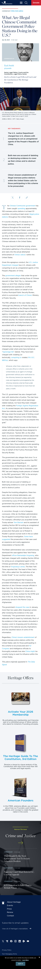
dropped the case (22, 607)
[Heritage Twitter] (3, 941)
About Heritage (14, 902)
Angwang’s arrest (18, 567)
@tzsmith (7, 68)
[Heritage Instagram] (15, 941)
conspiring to (16, 357)
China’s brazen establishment (23, 637)
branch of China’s (25, 295)
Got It (20, 964)
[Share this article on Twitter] (12, 197)
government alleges (13, 276)
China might (30, 651)
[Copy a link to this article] (26, 197)
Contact (10, 916)
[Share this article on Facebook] (19, 197)
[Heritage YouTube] (28, 941)
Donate (36, 3)
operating (21, 208)
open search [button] (26, 2)
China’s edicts (19, 255)
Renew (10, 912)
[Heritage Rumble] (24, 941)
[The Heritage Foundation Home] (7, 2)
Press (9, 909)
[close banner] (39, 957)
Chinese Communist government (22, 206)
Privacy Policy (6, 950)
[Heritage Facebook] (11, 941)
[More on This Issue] (20, 842)
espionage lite (8, 352)
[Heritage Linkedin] (20, 941)
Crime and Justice (17, 11)
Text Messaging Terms (9, 954)
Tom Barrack (18, 522)
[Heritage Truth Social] (7, 941)
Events (10, 905)
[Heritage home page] (3, 903)
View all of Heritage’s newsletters (15, 929)
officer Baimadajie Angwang (23, 555)
